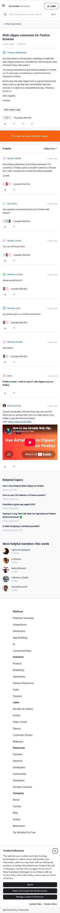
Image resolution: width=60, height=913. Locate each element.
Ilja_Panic (12, 203)
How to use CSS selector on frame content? (24, 495)
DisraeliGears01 (20, 586)
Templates (19, 780)
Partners (17, 754)
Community (19, 774)
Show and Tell (10, 489)
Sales (16, 689)
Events (16, 715)
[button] (3, 6)
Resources (19, 747)
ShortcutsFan (14, 405)
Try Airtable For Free (24, 832)
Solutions (18, 657)
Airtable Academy (23, 709)
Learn (16, 702)
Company (18, 793)
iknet (9, 375)
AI (14, 644)
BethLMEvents (19, 568)
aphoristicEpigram (21, 549)
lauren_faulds (14, 158)
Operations (19, 676)
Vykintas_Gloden (20, 577)
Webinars (18, 741)
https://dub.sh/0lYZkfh (20, 421)
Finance (17, 696)
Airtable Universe (22, 787)
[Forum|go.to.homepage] (19, 6)
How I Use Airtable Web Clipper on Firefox (23, 485)
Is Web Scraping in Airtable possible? (21, 526)
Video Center (20, 722)
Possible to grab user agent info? (19, 504)
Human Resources (23, 683)
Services (17, 761)
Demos (17, 728)
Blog (15, 813)
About (16, 799)
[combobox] (30, 14)
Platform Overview (23, 618)
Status (16, 819)
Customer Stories (22, 735)
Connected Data (22, 650)
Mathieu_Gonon (15, 274)
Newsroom (19, 826)
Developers (19, 767)
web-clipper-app (12, 109)
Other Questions (13, 23)
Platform (18, 611)
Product (17, 663)
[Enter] (5, 14)
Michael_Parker (15, 341)
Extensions (19, 631)
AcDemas (16, 558)
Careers (17, 806)
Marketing (18, 670)
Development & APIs (13, 530)
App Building (20, 637)
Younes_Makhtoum (17, 52)
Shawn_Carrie (14, 240)
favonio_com (13, 308)
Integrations (20, 624)
